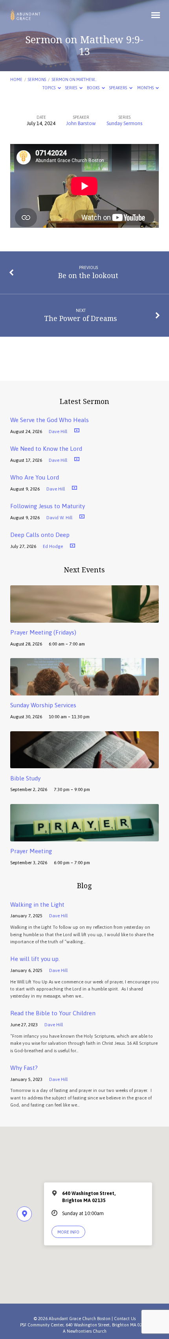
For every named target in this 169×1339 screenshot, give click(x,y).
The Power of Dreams (80, 318)
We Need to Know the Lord (46, 448)
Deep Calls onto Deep (40, 534)
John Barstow (81, 123)
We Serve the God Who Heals (49, 420)
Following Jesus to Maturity (47, 506)
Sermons (37, 79)
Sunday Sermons (124, 123)
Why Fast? (24, 1067)
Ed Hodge (53, 546)
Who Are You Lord (34, 477)
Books (93, 87)
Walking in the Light (37, 904)
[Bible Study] (84, 764)
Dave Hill (58, 431)
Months (145, 87)
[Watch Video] (76, 430)
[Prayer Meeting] (84, 837)
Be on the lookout (88, 275)
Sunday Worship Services (43, 705)
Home (16, 79)
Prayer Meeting (31, 851)
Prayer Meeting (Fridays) (43, 632)
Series (71, 87)
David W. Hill (59, 517)
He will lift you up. (35, 958)
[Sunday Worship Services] (84, 691)
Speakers (118, 87)
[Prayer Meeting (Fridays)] (84, 618)
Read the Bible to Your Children (53, 1013)
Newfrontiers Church (87, 1331)
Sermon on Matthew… (74, 79)
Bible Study (25, 778)
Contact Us (125, 1318)
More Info (68, 1232)
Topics (49, 87)
